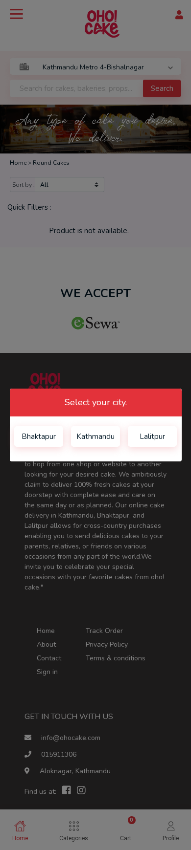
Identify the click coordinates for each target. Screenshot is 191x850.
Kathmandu (95, 436)
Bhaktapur (39, 436)
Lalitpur (152, 436)
